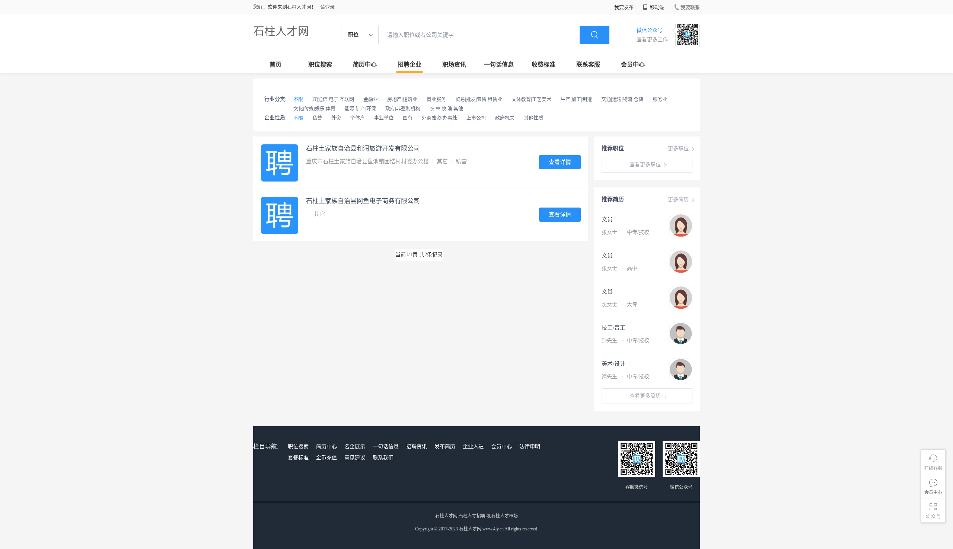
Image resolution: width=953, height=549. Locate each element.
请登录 (327, 7)
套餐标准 (298, 457)
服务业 (660, 99)
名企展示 (354, 446)
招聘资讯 (416, 446)
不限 (298, 99)
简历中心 (365, 64)
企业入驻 (473, 446)
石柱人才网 (281, 31)
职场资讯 (454, 64)
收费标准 (543, 64)
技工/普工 (613, 328)
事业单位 (383, 118)
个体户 (357, 118)
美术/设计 (613, 364)
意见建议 (354, 457)
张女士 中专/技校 (625, 232)
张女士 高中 (619, 268)
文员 (607, 219)
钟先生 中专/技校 (625, 340)
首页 (275, 64)
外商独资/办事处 (439, 118)
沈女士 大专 (619, 304)
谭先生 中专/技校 (625, 376)
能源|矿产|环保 (360, 108)
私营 (317, 118)
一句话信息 (499, 64)
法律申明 (529, 446)
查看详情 (560, 162)
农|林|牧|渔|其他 (446, 108)
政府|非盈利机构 (402, 108)
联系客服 (588, 64)
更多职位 (678, 148)
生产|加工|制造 (576, 99)
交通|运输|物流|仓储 (622, 99)
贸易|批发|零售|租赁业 (478, 99)
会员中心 (633, 64)
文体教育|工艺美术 (531, 99)
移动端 (656, 7)
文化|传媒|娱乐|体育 (314, 108)
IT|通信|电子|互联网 (333, 99)
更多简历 (678, 199)
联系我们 (383, 457)
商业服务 (436, 99)
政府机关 (504, 118)
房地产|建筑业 (402, 99)
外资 (336, 118)
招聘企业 (409, 64)
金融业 (370, 99)
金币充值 (326, 457)
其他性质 (533, 118)
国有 (407, 118)
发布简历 (444, 446)
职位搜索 (320, 64)
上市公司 (476, 118)
